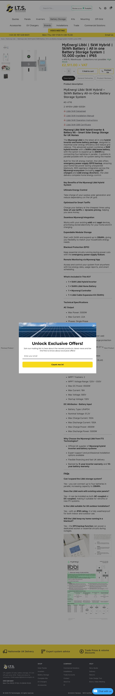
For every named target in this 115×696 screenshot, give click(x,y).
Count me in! (57, 365)
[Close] (93, 325)
